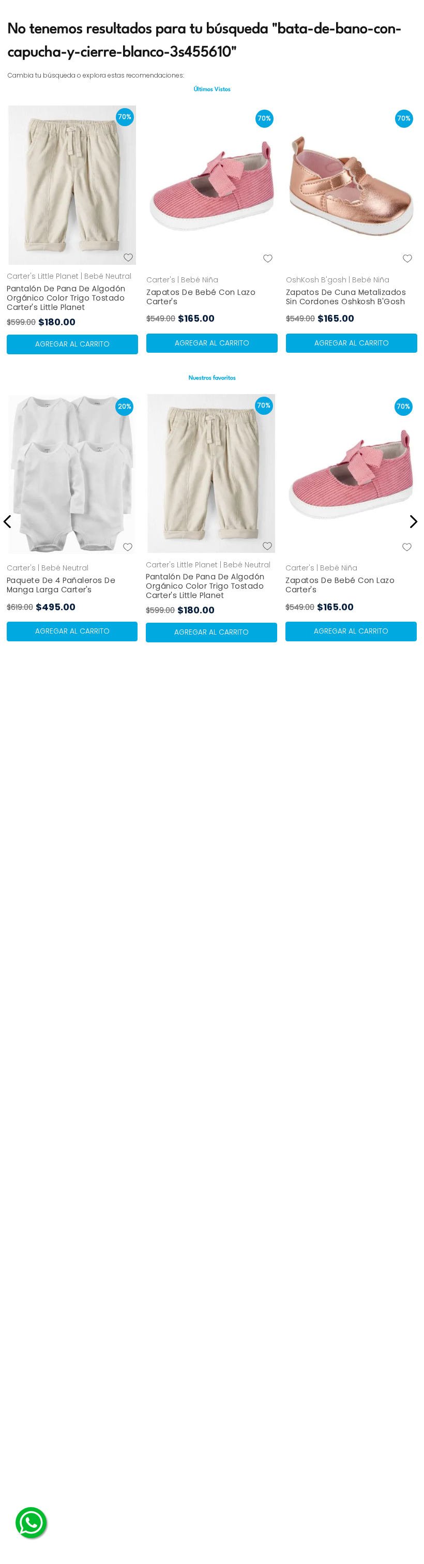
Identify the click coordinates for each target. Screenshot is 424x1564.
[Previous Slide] (9, 522)
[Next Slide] (412, 522)
